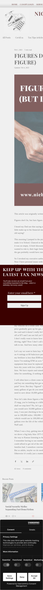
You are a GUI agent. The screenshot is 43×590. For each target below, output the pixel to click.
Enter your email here (20, 293)
